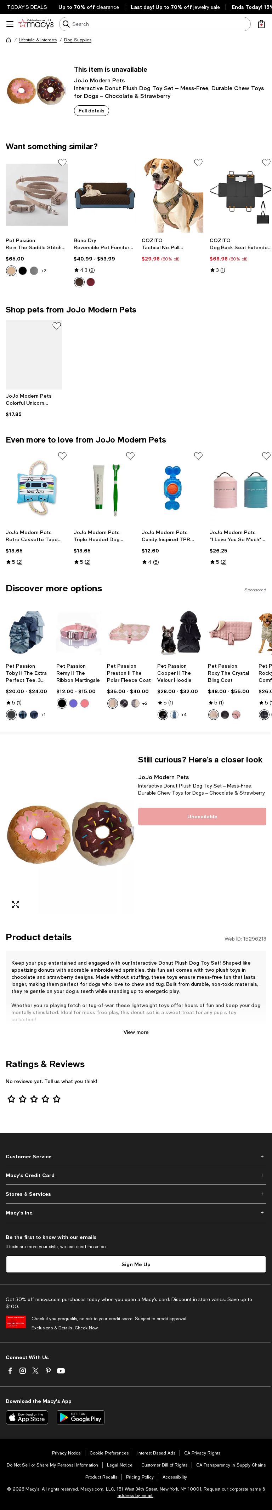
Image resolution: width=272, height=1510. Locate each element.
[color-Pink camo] (84, 703)
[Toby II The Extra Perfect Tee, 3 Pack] (28, 632)
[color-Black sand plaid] (264, 714)
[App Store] (27, 1417)
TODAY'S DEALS (27, 7)
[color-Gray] (34, 271)
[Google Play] (80, 1417)
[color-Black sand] (62, 703)
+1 (43, 714)
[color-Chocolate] (79, 282)
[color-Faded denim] (174, 714)
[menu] (10, 24)
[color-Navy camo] (22, 714)
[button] (70, 835)
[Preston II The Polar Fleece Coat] (129, 632)
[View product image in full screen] (15, 904)
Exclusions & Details (52, 1327)
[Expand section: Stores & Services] (136, 1194)
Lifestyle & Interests (38, 39)
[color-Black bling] (225, 714)
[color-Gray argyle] (124, 703)
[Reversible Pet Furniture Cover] (105, 195)
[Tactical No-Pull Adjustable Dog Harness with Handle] (173, 195)
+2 (43, 270)
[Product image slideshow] (70, 835)
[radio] (11, 270)
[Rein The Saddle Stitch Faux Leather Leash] (37, 195)
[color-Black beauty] (22, 271)
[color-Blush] (236, 714)
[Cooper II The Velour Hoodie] (179, 632)
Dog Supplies (77, 39)
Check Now (86, 1327)
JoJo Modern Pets (99, 80)
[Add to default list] (62, 162)
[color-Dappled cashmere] (11, 271)
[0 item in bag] (261, 24)
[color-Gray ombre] (11, 714)
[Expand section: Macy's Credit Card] (136, 1175)
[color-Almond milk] (112, 703)
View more (136, 1032)
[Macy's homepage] (8, 40)
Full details (91, 110)
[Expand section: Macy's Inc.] (136, 1213)
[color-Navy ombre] (34, 714)
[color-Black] (163, 714)
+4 (184, 714)
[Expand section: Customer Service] (136, 1156)
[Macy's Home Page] (35, 24)
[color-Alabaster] (213, 714)
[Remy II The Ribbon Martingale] (78, 632)
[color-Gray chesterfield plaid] (135, 703)
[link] (37, 256)
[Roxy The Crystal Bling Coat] (230, 632)
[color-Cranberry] (90, 282)
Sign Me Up (136, 1264)
